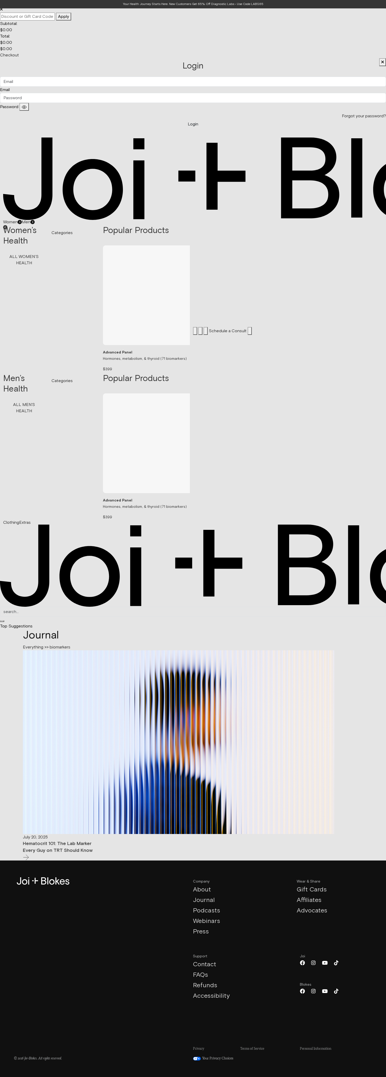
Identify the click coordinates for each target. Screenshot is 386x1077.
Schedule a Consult (228, 331)
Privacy (198, 1049)
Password (9, 107)
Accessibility (211, 996)
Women (10, 222)
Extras (25, 522)
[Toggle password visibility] (24, 107)
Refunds (205, 985)
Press (201, 931)
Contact (204, 964)
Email (5, 90)
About (202, 889)
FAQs (200, 975)
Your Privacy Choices (217, 1058)
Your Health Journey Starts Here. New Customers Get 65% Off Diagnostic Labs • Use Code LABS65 (193, 4)
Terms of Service (252, 1049)
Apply (63, 16)
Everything (33, 647)
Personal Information (315, 1049)
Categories (62, 233)
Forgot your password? (364, 116)
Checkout (9, 55)
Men (26, 222)
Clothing (11, 522)
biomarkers (60, 647)
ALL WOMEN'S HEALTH (24, 260)
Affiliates (309, 900)
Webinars (206, 921)
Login (193, 124)
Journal (204, 900)
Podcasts (206, 910)
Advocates (312, 910)
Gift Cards (312, 889)
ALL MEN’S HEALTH (24, 408)
